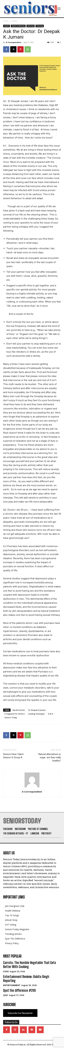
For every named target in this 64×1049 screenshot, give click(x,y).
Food (6, 971)
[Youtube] (40, 1029)
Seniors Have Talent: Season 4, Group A (13, 756)
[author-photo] (32, 787)
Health (14, 21)
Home (6, 21)
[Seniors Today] (30, 9)
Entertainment (11, 985)
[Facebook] (6, 49)
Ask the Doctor (19, 710)
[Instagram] (14, 1029)
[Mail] (31, 1029)
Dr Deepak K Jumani (37, 710)
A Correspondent (13, 42)
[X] (13, 49)
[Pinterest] (20, 49)
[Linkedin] (23, 1029)
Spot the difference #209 (19, 990)
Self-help (30, 26)
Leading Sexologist (36, 714)
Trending (39, 26)
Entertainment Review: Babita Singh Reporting (26, 979)
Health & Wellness (18, 26)
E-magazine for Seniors (15, 714)
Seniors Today (11, 717)
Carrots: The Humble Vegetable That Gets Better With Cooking (29, 965)
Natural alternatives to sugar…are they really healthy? (49, 757)
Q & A (50, 714)
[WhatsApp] (28, 49)
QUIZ (5, 995)
